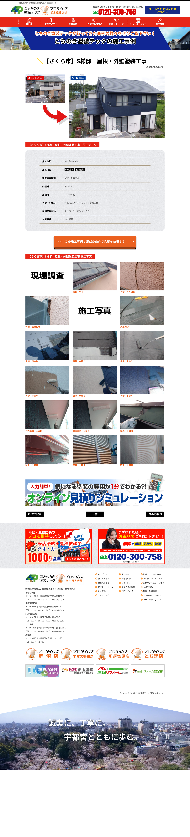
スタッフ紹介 (103, 595)
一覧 (95, 514)
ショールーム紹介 (138, 23)
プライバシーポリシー (153, 599)
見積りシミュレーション (154, 582)
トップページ (103, 574)
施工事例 (160, 23)
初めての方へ (51, 23)
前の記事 (154, 514)
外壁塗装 (69, 169)
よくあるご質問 (128, 586)
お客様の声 (126, 578)
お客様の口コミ (94, 23)
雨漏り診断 (148, 586)
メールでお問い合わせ (162, 10)
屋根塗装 (80, 169)
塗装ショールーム (105, 586)
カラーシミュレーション (154, 595)
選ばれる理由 (103, 582)
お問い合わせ (127, 591)
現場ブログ (126, 582)
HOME (29, 23)
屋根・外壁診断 (150, 591)
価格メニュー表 (116, 23)
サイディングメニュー (152, 578)
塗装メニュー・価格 (152, 574)
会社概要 (102, 591)
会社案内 (73, 23)
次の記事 (36, 514)
